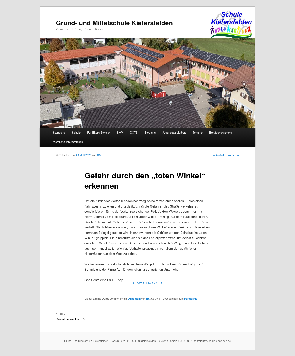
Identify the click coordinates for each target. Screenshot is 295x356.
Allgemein (134, 298)
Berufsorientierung (220, 132)
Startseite (59, 132)
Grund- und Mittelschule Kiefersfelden (114, 22)
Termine (198, 132)
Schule (76, 132)
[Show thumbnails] (148, 283)
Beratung (150, 132)
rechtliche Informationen (68, 142)
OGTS (134, 132)
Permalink (190, 298)
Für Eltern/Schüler (98, 132)
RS (99, 155)
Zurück (219, 155)
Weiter (233, 155)
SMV (120, 132)
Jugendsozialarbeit (174, 132)
